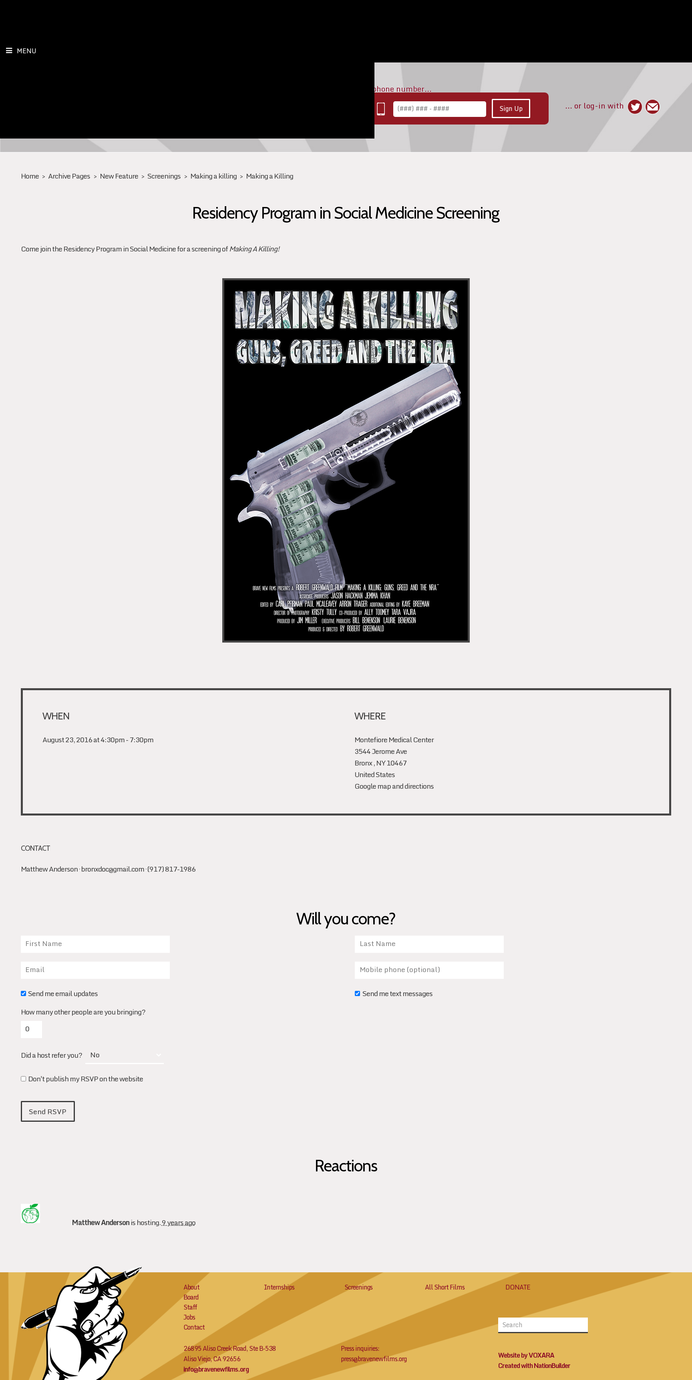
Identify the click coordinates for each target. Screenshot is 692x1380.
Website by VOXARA (526, 1355)
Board (191, 1297)
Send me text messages (397, 994)
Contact (194, 1327)
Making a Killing (269, 176)
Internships (279, 1287)
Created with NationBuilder (534, 1365)
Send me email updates (63, 994)
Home (30, 176)
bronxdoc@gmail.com (112, 869)
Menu (26, 51)
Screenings (164, 176)
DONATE (517, 1287)
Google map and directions (394, 786)
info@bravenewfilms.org (216, 1369)
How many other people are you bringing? (83, 1012)
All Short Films (445, 1287)
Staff (190, 1307)
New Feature (119, 176)
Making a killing (213, 176)
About (191, 1287)
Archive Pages (69, 176)
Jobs (189, 1317)
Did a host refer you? (51, 1055)
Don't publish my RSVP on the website (85, 1080)
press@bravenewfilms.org (373, 1359)
